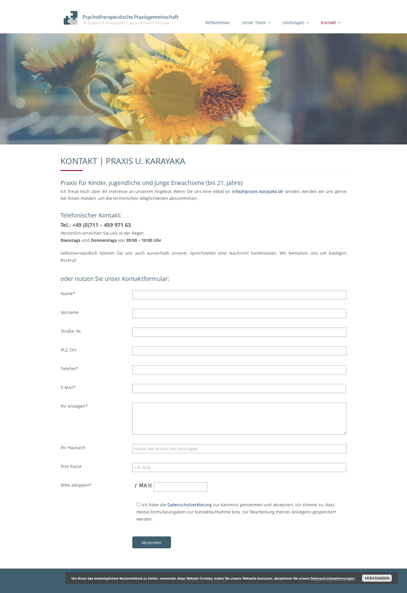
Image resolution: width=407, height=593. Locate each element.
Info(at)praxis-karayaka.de (257, 191)
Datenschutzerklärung (189, 505)
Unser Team (254, 22)
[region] (203, 88)
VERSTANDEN (377, 578)
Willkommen (217, 22)
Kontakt (328, 22)
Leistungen (293, 22)
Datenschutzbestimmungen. (332, 578)
